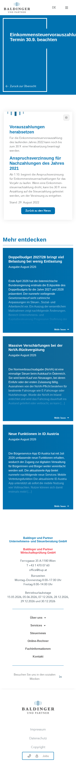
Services (36, 625)
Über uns (36, 617)
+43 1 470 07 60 (39, 565)
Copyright (38, 747)
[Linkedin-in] (60, 677)
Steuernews (38, 633)
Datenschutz (38, 738)
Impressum (38, 729)
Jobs (46, 756)
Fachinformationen (38, 648)
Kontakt (38, 656)
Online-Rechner (38, 640)
